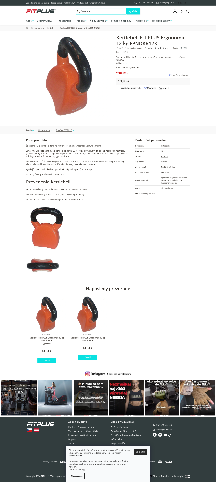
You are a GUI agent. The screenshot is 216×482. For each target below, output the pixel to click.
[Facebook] (155, 435)
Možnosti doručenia (181, 75)
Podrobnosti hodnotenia (156, 48)
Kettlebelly (165, 146)
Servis (71, 443)
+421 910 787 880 (146, 2)
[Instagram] (160, 435)
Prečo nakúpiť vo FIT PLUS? (63, 3)
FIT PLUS (183, 48)
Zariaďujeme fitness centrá (37, 3)
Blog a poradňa (118, 443)
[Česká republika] (29, 430)
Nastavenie (76, 476)
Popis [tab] (29, 130)
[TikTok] (170, 436)
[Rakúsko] (36, 430)
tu (84, 469)
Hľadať (133, 11)
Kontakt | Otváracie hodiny (81, 427)
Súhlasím (140, 451)
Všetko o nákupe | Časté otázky (83, 431)
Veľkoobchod (117, 439)
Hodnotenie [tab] (44, 130)
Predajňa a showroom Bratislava (91, 3)
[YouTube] (165, 436)
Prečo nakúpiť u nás (120, 427)
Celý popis (120, 63)
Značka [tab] (64, 130)
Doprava (72, 439)
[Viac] (186, 20)
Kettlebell (165, 172)
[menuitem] (30, 21)
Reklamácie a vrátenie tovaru (82, 435)
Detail (47, 360)
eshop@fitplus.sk (167, 2)
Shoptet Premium (161, 476)
